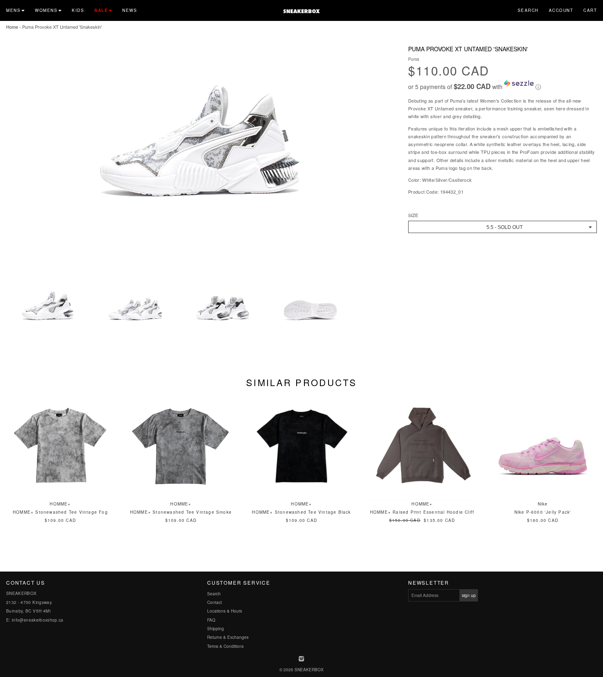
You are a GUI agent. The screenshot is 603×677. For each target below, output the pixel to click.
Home (12, 26)
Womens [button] (46, 10)
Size (413, 215)
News (129, 10)
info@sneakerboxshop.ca (38, 620)
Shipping (215, 628)
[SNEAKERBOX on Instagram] (301, 659)
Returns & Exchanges (228, 637)
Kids (78, 10)
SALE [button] (101, 10)
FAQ (211, 620)
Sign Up (469, 595)
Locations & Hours (224, 611)
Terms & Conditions (225, 646)
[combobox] (502, 227)
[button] (502, 85)
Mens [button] (13, 10)
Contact (214, 602)
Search (528, 10)
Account (561, 10)
